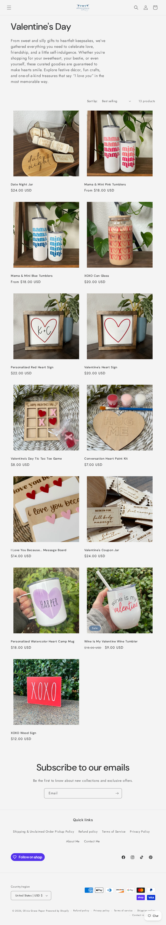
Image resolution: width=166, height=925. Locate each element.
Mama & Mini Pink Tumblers (105, 184)
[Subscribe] (117, 793)
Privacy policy (102, 910)
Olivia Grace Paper (34, 910)
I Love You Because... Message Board (39, 550)
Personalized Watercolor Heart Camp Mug (43, 641)
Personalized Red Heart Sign (32, 367)
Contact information (143, 915)
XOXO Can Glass (96, 276)
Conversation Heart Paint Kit (106, 458)
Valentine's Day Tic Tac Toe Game (36, 458)
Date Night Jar (22, 184)
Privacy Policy (140, 831)
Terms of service (123, 910)
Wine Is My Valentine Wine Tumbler (111, 641)
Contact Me (92, 841)
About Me (73, 841)
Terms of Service (114, 831)
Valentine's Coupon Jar (101, 550)
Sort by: (92, 101)
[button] (9, 7)
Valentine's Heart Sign (100, 367)
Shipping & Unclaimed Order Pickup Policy (43, 831)
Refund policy (88, 831)
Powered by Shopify (57, 910)
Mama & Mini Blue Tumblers (32, 276)
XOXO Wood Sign (23, 733)
